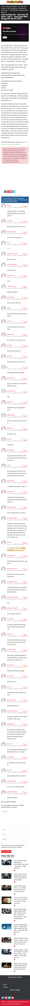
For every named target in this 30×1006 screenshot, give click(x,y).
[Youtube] (12, 998)
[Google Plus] (5, 998)
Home (3, 6)
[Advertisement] (15, 177)
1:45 (8, 248)
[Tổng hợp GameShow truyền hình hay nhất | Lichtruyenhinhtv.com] (15, 2)
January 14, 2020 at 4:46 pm (14, 207)
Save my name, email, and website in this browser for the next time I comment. (12, 846)
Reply (25, 206)
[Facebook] (2, 998)
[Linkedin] (9, 998)
